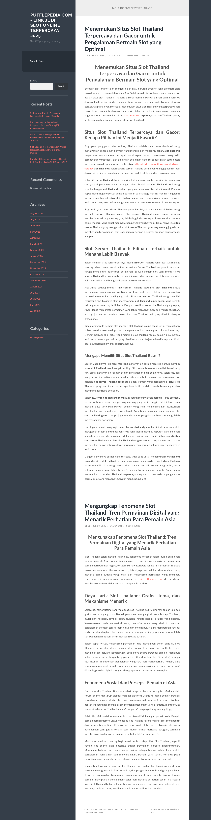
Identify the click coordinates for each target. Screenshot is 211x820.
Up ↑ (152, 812)
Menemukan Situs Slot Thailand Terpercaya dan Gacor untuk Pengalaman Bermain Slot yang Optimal (124, 38)
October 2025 (37, 274)
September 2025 (38, 280)
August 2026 (36, 213)
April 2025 (35, 311)
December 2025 (38, 262)
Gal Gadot (114, 55)
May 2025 (35, 305)
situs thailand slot (151, 579)
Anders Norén (169, 809)
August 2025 (36, 286)
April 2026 (35, 237)
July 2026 (35, 219)
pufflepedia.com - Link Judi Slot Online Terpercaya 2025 (51, 25)
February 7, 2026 (94, 55)
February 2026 (37, 250)
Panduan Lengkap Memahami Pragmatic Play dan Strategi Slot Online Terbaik (45, 125)
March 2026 (36, 244)
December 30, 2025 (95, 526)
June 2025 (35, 298)
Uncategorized (37, 337)
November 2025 (38, 268)
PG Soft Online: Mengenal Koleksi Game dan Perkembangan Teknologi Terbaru (47, 137)
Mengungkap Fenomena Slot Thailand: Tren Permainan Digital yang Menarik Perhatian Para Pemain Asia (132, 512)
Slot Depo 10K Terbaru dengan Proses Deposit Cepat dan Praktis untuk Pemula (48, 149)
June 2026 (35, 225)
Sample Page (37, 61)
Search (34, 81)
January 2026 (36, 256)
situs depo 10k (131, 115)
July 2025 (35, 292)
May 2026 (35, 231)
